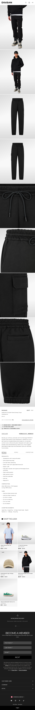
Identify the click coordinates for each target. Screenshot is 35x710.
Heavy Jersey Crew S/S (6, 545)
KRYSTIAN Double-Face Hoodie (25, 573)
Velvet (2, 546)
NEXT (17, 657)
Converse (3, 603)
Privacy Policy (14, 670)
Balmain (3, 574)
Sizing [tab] (16, 452)
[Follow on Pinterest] (19, 700)
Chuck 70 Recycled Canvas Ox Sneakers (8, 602)
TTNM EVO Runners (23, 545)
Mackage (4, 410)
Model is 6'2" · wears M (26, 433)
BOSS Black (21, 546)
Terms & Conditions (23, 670)
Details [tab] (4, 452)
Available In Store (27, 420)
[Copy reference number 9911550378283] (13, 420)
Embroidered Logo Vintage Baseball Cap (7, 573)
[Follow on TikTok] (23, 700)
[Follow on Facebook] (11, 700)
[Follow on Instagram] (15, 700)
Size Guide (5, 433)
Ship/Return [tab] (29, 452)
